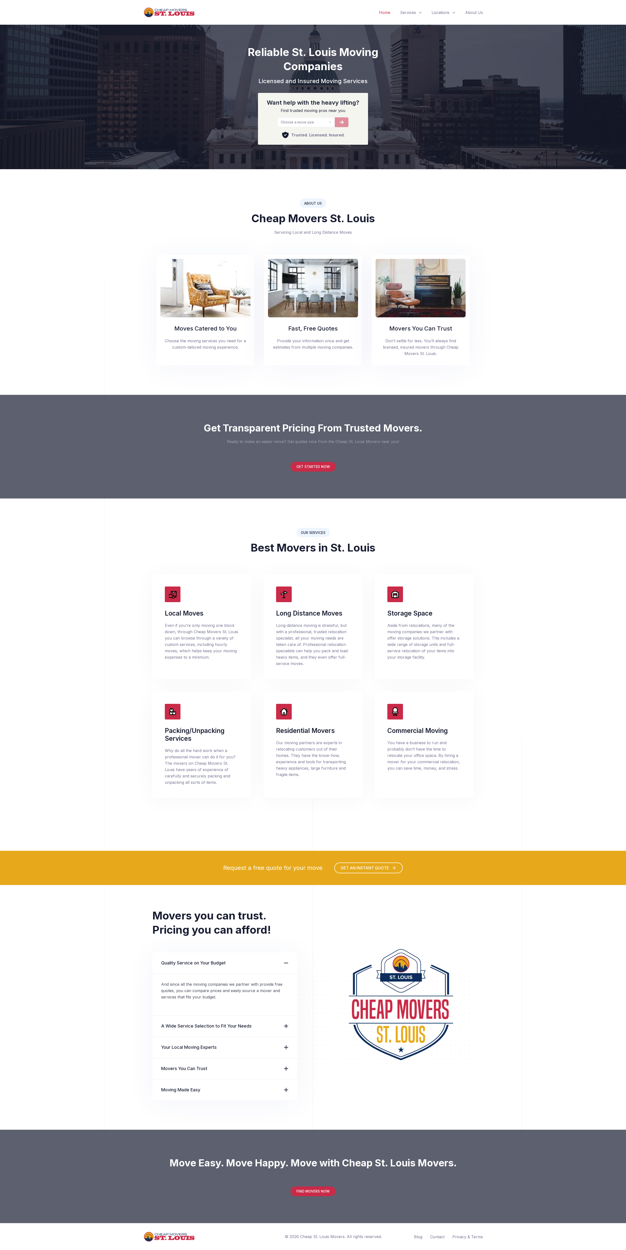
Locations (440, 12)
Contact (437, 1236)
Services (408, 12)
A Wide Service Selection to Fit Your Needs (206, 1026)
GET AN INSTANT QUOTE (365, 867)
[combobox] (306, 122)
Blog (418, 1236)
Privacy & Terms (467, 1236)
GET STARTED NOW (313, 467)
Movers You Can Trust (184, 1068)
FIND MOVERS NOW (313, 1191)
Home (384, 12)
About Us (474, 12)
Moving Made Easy (180, 1089)
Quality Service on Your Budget (193, 962)
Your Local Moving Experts (189, 1047)
